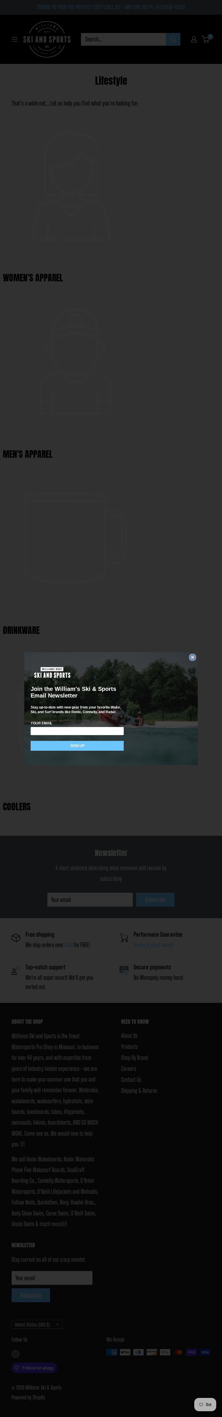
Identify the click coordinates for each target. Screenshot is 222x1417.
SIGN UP (77, 746)
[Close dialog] (192, 657)
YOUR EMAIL (41, 723)
